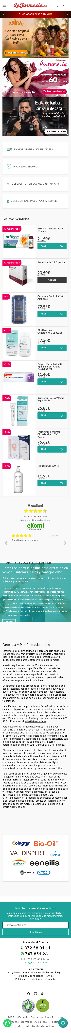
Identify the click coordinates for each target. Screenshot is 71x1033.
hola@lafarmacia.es (35, 962)
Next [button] (65, 543)
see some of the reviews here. (35, 520)
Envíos (50, 975)
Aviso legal (41, 1021)
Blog (57, 972)
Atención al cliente (41, 972)
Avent (28, 791)
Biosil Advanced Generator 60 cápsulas (49, 331)
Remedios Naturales (17, 794)
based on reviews (35, 516)
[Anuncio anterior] (3, 14)
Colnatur (43, 794)
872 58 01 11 (37, 947)
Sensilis (29, 800)
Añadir (44, 246)
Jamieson (14, 797)
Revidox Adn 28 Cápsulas (51, 262)
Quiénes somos (19, 972)
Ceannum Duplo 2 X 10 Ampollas (50, 297)
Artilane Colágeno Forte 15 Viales (50, 229)
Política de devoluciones (28, 979)
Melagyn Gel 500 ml (48, 466)
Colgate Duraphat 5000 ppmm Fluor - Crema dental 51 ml (50, 366)
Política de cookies (43, 1026)
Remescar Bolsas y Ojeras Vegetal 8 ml (51, 399)
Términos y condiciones (30, 975)
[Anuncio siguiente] (67, 14)
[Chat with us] (7, 1023)
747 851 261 (37, 953)
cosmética (45, 797)
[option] (35, 545)
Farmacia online (40, 1017)
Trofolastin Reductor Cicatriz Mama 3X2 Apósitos (48, 434)
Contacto (50, 979)
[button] (4, 5)
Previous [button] (5, 543)
